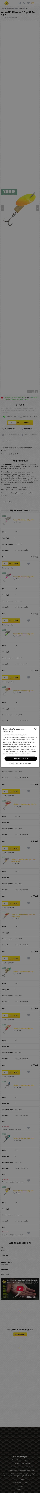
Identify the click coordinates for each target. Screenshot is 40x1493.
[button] (20, 763)
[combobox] (35, 728)
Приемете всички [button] (21, 758)
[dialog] (20, 746)
